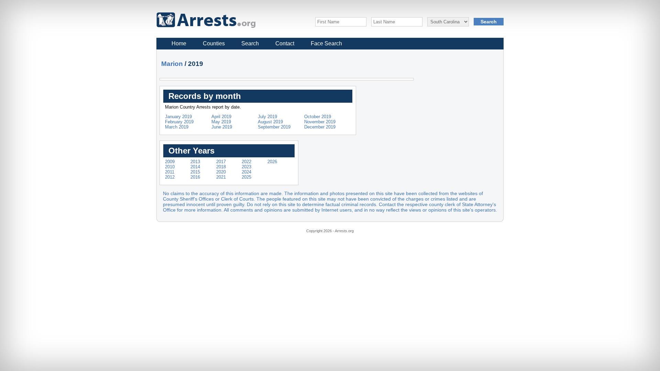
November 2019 (320, 121)
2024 (246, 172)
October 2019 (317, 116)
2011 (169, 172)
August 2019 (270, 121)
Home (179, 43)
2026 (272, 161)
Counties (214, 43)
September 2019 (274, 127)
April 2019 (221, 116)
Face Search (326, 43)
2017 (221, 161)
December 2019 (320, 127)
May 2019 (221, 121)
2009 (170, 161)
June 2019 (221, 127)
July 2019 (267, 116)
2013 (195, 161)
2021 (221, 177)
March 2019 (176, 127)
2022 (246, 161)
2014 (195, 166)
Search (250, 43)
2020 (221, 172)
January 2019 (178, 116)
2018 (221, 166)
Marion (172, 63)
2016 (195, 177)
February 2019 (179, 121)
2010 (170, 166)
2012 (170, 177)
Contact (284, 43)
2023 (246, 166)
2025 (246, 177)
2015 (195, 172)
